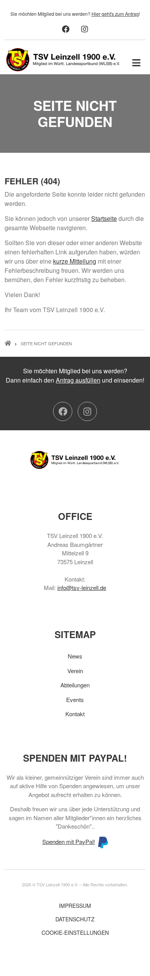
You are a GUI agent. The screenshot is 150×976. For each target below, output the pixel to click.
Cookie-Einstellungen (75, 932)
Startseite (104, 218)
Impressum (75, 905)
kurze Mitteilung (74, 261)
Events (75, 699)
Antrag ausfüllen (78, 380)
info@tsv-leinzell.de (81, 587)
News (75, 656)
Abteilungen (75, 685)
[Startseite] (63, 58)
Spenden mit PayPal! (68, 841)
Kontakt (75, 714)
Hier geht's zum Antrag (115, 13)
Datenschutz (75, 919)
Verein (75, 671)
